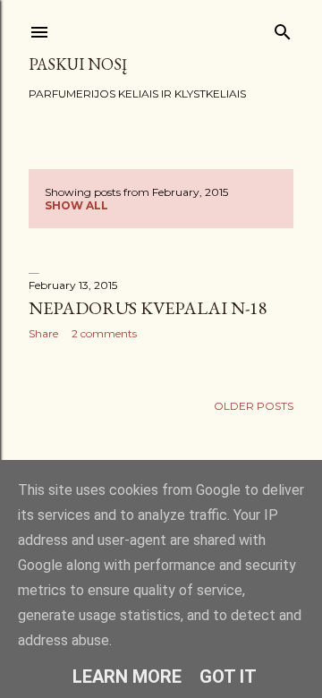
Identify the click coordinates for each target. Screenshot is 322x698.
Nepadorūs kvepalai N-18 (148, 307)
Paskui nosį (78, 64)
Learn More (127, 676)
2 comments (104, 333)
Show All (76, 205)
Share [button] (43, 333)
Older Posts (253, 406)
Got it (228, 676)
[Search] (282, 28)
